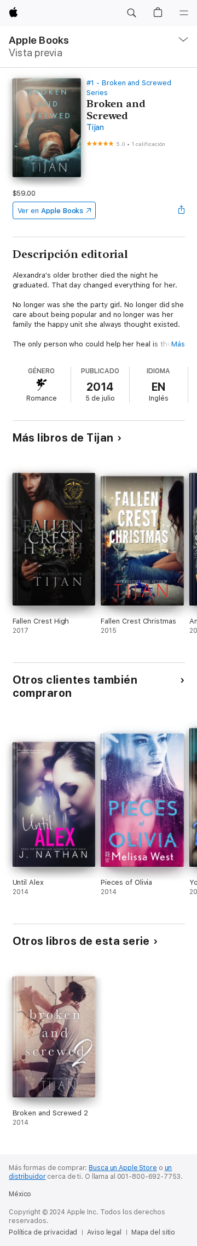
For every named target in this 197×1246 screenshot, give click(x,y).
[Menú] (184, 13)
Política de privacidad (43, 1232)
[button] (131, 13)
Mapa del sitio (153, 1232)
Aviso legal (104, 1232)
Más (178, 344)
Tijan (95, 127)
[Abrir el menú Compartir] (181, 210)
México (20, 1194)
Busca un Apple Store (123, 1168)
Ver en (51, 211)
